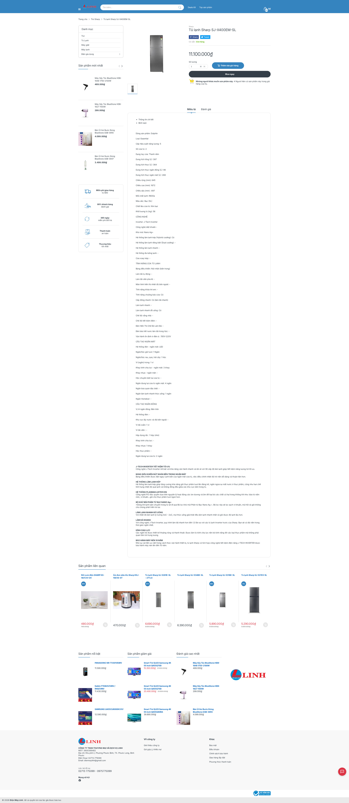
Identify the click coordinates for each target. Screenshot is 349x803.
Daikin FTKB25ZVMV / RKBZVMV (105, 687)
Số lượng (193, 62)
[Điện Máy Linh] (89, 6)
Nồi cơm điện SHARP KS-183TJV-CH (92, 576)
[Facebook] (79, 781)
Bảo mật (213, 745)
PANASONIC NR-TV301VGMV (108, 663)
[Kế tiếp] (119, 66)
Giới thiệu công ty (152, 745)
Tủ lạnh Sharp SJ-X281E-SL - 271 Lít (158, 576)
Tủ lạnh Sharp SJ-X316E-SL (222, 575)
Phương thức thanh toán (220, 762)
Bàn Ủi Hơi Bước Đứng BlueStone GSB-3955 (105, 131)
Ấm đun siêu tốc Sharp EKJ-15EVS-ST (126, 576)
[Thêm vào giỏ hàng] (105, 624)
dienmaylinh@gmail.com (95, 760)
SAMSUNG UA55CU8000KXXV (109, 709)
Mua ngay (229, 74)
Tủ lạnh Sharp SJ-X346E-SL (190, 575)
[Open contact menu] (342, 772)
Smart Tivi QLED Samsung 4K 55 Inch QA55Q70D (157, 664)
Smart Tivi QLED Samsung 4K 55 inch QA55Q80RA (157, 710)
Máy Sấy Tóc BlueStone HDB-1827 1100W (108, 105)
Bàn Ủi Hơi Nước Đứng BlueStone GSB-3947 (105, 157)
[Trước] (122, 66)
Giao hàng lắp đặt (217, 757)
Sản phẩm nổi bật (89, 653)
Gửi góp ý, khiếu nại (152, 749)
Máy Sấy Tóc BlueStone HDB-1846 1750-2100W (108, 79)
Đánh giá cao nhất (188, 653)
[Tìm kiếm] (180, 7)
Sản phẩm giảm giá (139, 653)
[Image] (248, 674)
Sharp (191, 26)
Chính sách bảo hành (218, 753)
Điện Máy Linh (16, 800)
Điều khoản (214, 749)
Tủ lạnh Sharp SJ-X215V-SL (254, 575)
